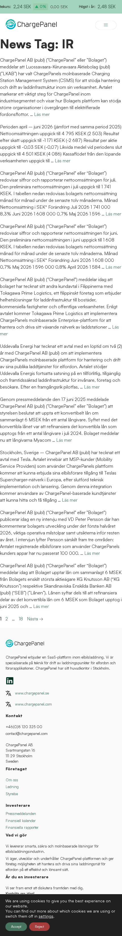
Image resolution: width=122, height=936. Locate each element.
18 (21, 619)
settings (46, 916)
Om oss (12, 780)
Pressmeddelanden (21, 813)
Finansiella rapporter (22, 827)
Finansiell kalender (21, 820)
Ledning (12, 786)
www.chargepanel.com (33, 704)
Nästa (35, 619)
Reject (39, 926)
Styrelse (12, 793)
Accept (16, 926)
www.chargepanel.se (32, 693)
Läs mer (42, 114)
